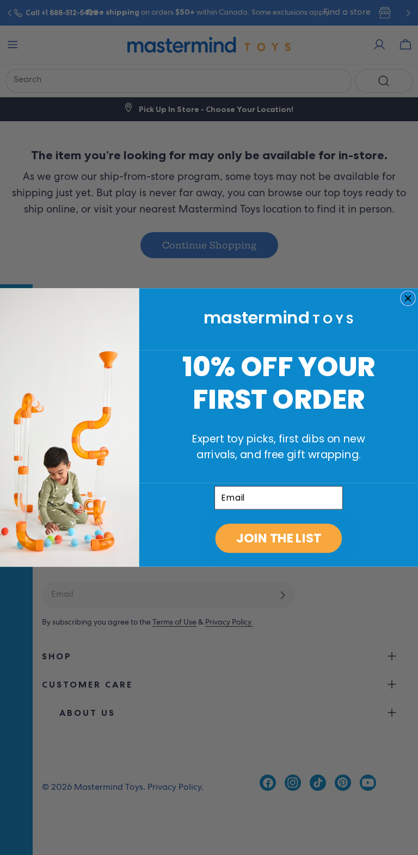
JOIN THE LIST (278, 538)
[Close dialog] (408, 298)
